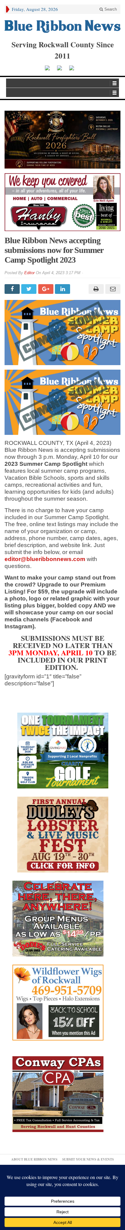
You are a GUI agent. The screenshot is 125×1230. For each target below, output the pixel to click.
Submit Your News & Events (88, 1159)
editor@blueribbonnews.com (45, 559)
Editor (29, 273)
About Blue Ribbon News (34, 1159)
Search (110, 9)
